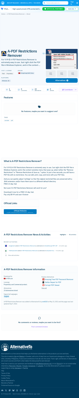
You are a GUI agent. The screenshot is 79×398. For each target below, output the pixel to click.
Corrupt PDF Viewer (52, 285)
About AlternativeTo (8, 380)
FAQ (2, 371)
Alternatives (60, 80)
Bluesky (18, 366)
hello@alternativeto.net (44, 364)
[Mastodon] (10, 390)
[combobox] (55, 3)
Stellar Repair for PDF (53, 282)
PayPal (25, 368)
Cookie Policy (5, 378)
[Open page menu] (77, 3)
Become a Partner (7, 383)
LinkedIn (40, 366)
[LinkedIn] (24, 390)
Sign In (72, 3)
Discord (59, 364)
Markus (21, 356)
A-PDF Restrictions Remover (27, 246)
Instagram (31, 366)
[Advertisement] (39, 31)
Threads (25, 366)
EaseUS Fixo (50, 250)
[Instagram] (21, 390)
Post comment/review (39, 327)
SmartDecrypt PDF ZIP (51, 246)
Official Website (20, 211)
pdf (12, 120)
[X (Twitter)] (6, 390)
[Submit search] (44, 3)
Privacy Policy (5, 376)
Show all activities (13, 255)
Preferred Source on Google (10, 385)
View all (44, 288)
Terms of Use (5, 373)
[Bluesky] (13, 390)
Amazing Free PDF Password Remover (59, 279)
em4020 (45, 302)
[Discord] (2, 390)
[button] (62, 59)
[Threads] (17, 390)
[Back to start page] (3, 3)
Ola (15, 356)
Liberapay (18, 368)
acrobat (7, 120)
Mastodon (12, 366)
